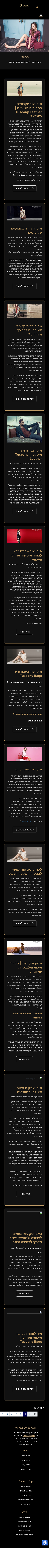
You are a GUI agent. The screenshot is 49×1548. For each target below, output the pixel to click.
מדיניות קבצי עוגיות (24, 1521)
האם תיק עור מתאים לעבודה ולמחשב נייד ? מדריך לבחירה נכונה (25, 1238)
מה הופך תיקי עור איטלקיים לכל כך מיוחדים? (29, 330)
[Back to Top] (44, 1535)
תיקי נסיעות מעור (26, 1504)
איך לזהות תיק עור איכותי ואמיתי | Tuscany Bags (29, 1337)
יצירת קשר (26, 1465)
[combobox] (37, 7)
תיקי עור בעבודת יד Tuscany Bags (28, 674)
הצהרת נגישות (24, 1517)
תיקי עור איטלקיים (28, 769)
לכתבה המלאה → (24, 188)
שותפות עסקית (26, 1469)
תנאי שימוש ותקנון (24, 1526)
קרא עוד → (24, 631)
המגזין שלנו (26, 1456)
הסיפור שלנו (26, 1460)
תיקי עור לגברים (26, 1491)
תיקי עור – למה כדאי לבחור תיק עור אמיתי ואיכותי (26, 555)
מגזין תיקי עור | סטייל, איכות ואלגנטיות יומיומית (26, 967)
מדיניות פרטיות (24, 1530)
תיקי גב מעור (26, 1495)
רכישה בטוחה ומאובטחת (24, 1535)
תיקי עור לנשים (26, 1486)
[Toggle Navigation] (41, 14)
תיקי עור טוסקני (27, 821)
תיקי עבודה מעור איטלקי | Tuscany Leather (28, 454)
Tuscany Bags (29, 1436)
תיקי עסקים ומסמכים (25, 1500)
